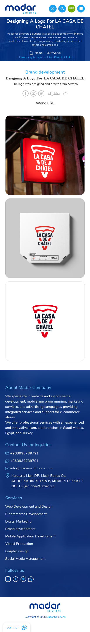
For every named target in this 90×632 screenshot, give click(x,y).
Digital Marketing (18, 521)
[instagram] (8, 579)
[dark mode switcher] (62, 8)
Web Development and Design (28, 506)
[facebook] (15, 579)
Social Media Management (25, 558)
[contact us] (53, 8)
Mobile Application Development (30, 536)
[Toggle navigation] (81, 8)
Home (38, 53)
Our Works (54, 53)
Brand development (20, 528)
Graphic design (17, 551)
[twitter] (23, 579)
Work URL (45, 103)
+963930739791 (24, 453)
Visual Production (19, 543)
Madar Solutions (56, 617)
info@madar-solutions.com (31, 468)
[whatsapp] (31, 579)
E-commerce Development (26, 514)
